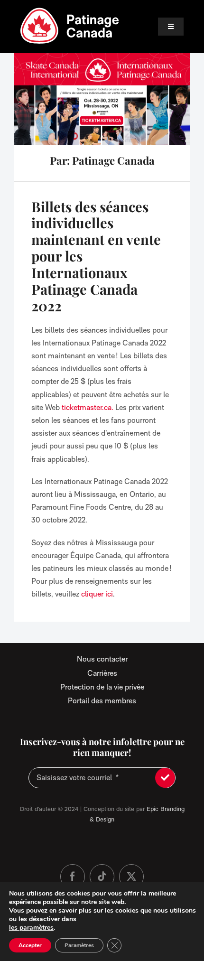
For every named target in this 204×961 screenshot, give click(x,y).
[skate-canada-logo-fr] (69, 10)
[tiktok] (102, 876)
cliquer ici (97, 593)
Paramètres (79, 945)
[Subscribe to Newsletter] (165, 778)
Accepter (30, 945)
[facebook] (72, 876)
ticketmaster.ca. (87, 407)
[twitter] (131, 876)
